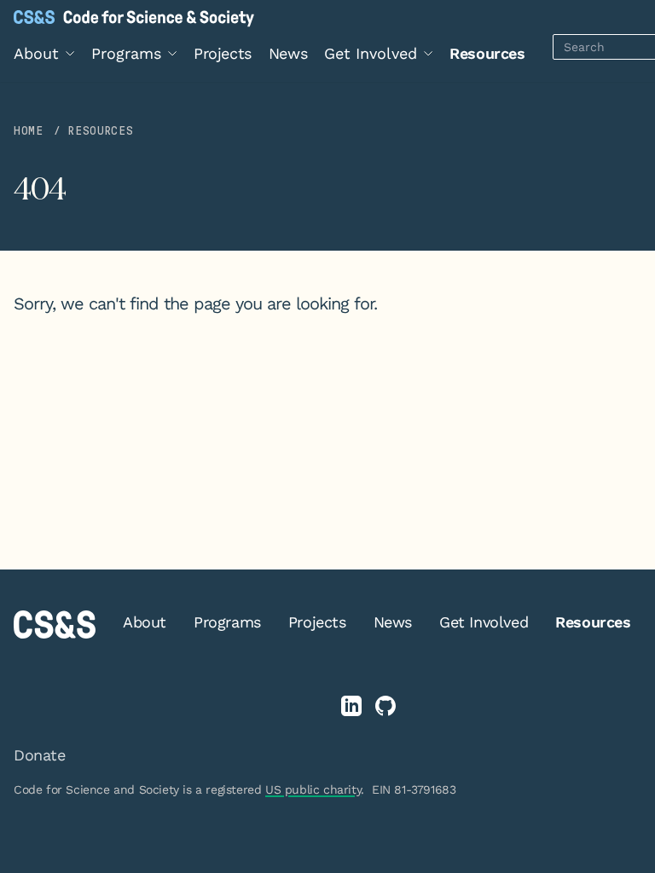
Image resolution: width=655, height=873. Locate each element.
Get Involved (483, 622)
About (144, 622)
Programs (227, 622)
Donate (40, 755)
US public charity (313, 789)
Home (28, 130)
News (288, 53)
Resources (487, 53)
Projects (223, 53)
